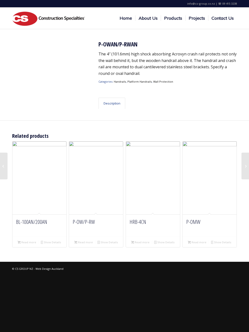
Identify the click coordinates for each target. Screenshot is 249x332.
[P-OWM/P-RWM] (245, 166)
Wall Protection (163, 81)
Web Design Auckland (49, 269)
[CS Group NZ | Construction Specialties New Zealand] (48, 18)
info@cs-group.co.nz (201, 3)
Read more (28, 242)
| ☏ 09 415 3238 (226, 3)
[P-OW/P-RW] (4, 166)
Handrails (120, 81)
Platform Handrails (139, 81)
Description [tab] (112, 103)
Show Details (52, 242)
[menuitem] (125, 18)
